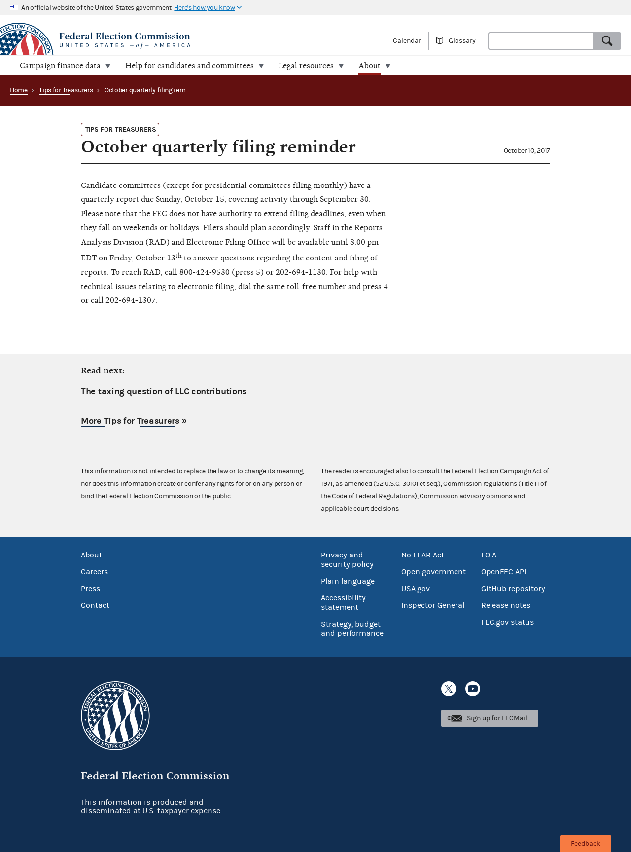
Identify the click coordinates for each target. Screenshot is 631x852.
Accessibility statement (343, 602)
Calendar (407, 41)
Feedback (585, 844)
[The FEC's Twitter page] (448, 688)
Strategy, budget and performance (352, 629)
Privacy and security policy (347, 560)
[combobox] (541, 41)
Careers (94, 571)
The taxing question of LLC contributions (163, 391)
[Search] (607, 41)
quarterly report (110, 199)
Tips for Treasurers (66, 90)
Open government (433, 571)
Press (90, 588)
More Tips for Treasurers (130, 421)
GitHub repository (513, 588)
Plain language (348, 581)
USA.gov (415, 588)
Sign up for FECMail (497, 718)
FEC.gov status (507, 622)
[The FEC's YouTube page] (472, 688)
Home (19, 90)
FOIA (488, 555)
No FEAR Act (422, 555)
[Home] (158, 40)
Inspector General (432, 605)
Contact (95, 605)
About (91, 555)
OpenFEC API (503, 571)
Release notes (505, 605)
